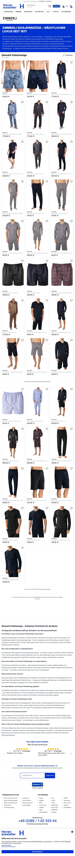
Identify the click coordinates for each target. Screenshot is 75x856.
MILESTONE (54, 805)
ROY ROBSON (67, 807)
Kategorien (8, 11)
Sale (48, 11)
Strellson (66, 805)
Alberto (41, 798)
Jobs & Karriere (26, 800)
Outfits (56, 11)
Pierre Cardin (67, 802)
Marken (18, 11)
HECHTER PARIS (43, 812)
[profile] (67, 6)
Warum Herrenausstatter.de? (11, 800)
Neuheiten (28, 11)
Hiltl (52, 798)
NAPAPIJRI (54, 809)
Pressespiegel (26, 805)
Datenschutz (7, 805)
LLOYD (53, 802)
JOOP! (53, 800)
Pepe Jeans (67, 800)
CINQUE (41, 807)
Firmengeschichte (9, 807)
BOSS (40, 802)
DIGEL (40, 809)
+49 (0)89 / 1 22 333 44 (45, 1)
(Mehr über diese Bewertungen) (38, 744)
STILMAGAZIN (66, 11)
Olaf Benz (54, 812)
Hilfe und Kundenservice (11, 798)
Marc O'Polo (54, 807)
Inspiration (39, 11)
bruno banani (42, 805)
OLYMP (65, 798)
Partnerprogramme (27, 802)
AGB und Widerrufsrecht (10, 802)
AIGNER (41, 800)
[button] (49, 6)
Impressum (25, 798)
